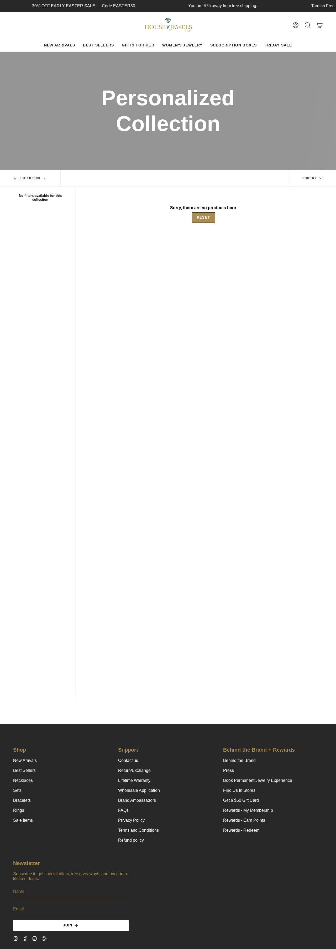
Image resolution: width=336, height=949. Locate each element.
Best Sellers (24, 770)
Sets (17, 790)
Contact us (128, 760)
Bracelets (22, 800)
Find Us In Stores (239, 790)
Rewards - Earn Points (244, 820)
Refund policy (131, 840)
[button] (308, 25)
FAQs (123, 810)
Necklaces (23, 780)
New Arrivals (25, 760)
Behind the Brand (239, 760)
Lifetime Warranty (134, 780)
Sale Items (23, 820)
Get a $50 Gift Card (241, 800)
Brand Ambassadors (137, 800)
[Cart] (320, 25)
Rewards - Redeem (241, 830)
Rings (18, 810)
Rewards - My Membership (248, 810)
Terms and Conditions (138, 830)
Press (228, 770)
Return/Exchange (134, 770)
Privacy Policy (131, 820)
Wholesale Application (139, 790)
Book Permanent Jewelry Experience (257, 780)
